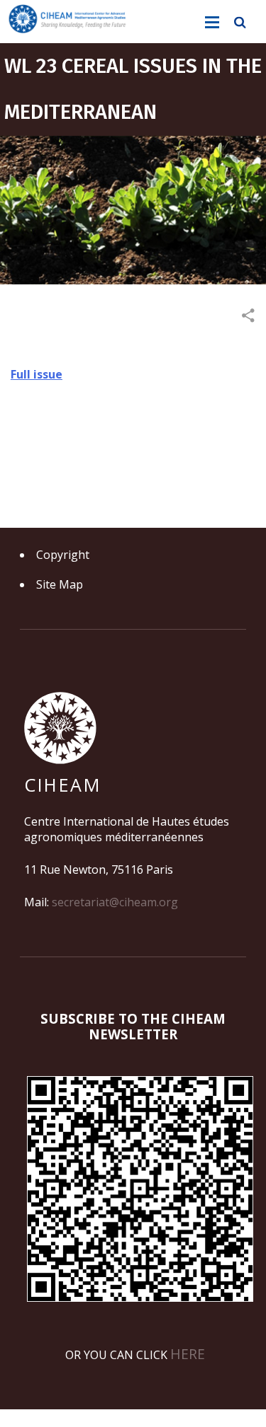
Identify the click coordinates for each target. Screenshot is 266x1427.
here (187, 1353)
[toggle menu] (212, 22)
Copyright (62, 554)
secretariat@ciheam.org (115, 902)
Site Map (59, 584)
